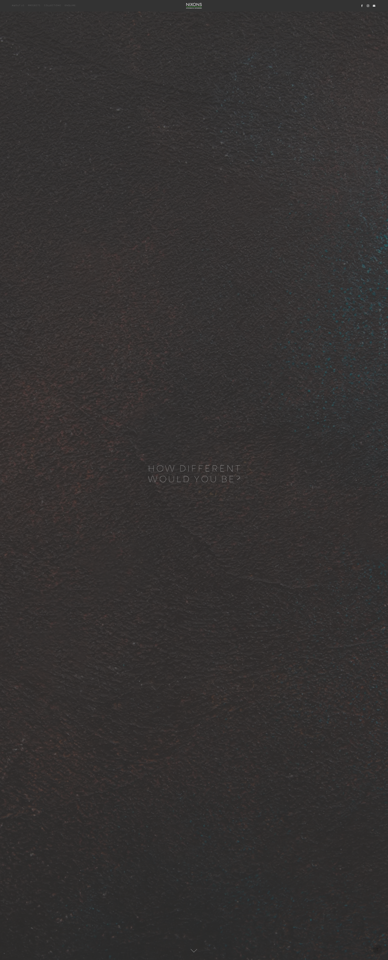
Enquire (70, 5)
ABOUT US (18, 5)
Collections (52, 5)
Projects (34, 5)
